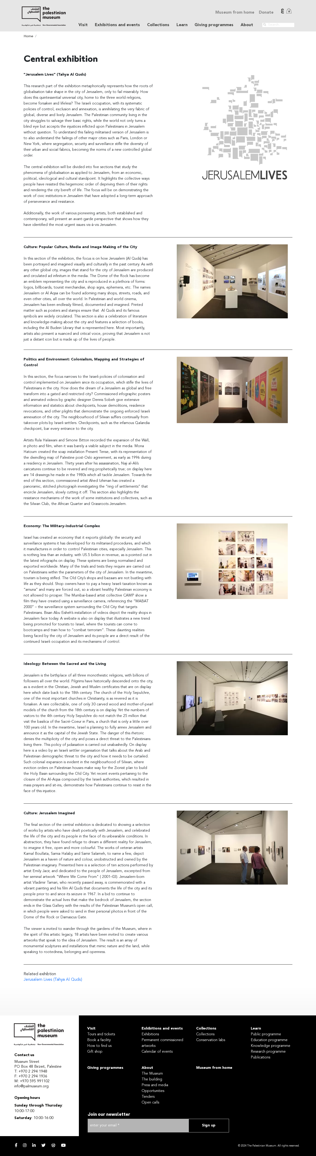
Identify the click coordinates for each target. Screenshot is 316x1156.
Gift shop (94, 1052)
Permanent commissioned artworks (162, 1043)
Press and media (155, 1085)
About (147, 1068)
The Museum (152, 1074)
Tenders (148, 1097)
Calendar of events (157, 1052)
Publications (260, 1057)
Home (28, 36)
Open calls (150, 1102)
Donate (266, 13)
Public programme (266, 1034)
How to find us (99, 1046)
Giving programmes (214, 25)
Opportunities (153, 1091)
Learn (256, 1028)
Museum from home (234, 13)
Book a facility (99, 1040)
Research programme (268, 1052)
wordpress (53, 1145)
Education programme (269, 1040)
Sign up (208, 1125)
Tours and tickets (101, 1034)
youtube (63, 1145)
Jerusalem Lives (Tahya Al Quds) (53, 980)
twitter (43, 1145)
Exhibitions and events (162, 1028)
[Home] (44, 16)
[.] (264, 25)
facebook (16, 1145)
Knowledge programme (270, 1046)
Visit (91, 1028)
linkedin (34, 1145)
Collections (206, 1028)
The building (152, 1079)
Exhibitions (150, 1034)
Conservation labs (210, 1040)
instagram (25, 1145)
